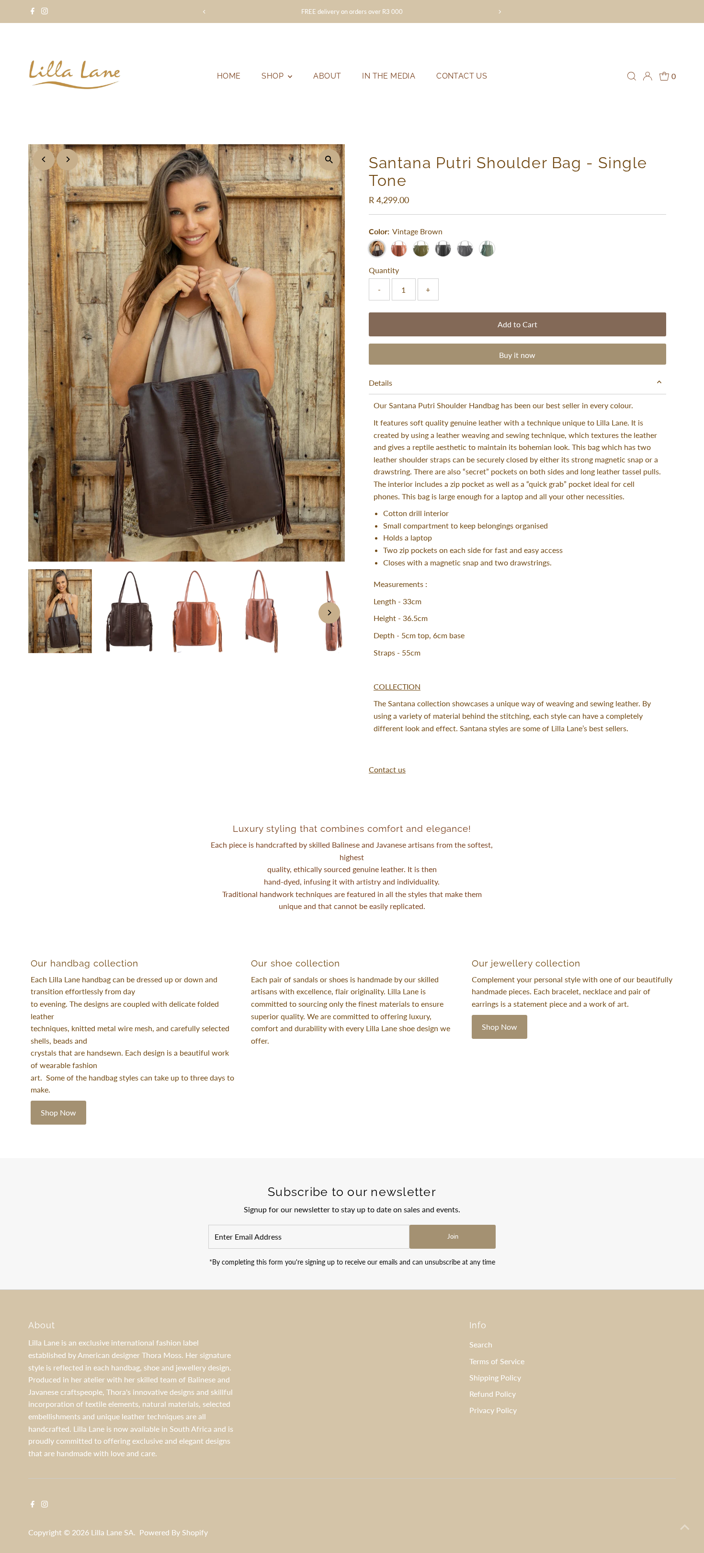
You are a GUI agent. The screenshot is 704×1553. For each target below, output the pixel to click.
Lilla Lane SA (112, 1532)
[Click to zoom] (329, 160)
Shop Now (58, 1112)
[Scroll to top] (684, 1526)
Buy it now (517, 354)
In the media (388, 76)
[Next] (499, 12)
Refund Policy (492, 1393)
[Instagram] (44, 11)
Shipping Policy (495, 1377)
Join (452, 1236)
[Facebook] (32, 11)
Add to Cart (517, 324)
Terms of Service (496, 1361)
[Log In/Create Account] (647, 76)
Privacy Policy (493, 1410)
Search (480, 1344)
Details (380, 382)
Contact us (461, 76)
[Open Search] (631, 76)
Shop (273, 76)
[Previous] (205, 12)
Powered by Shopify (173, 1532)
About (327, 76)
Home (229, 76)
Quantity (384, 270)
